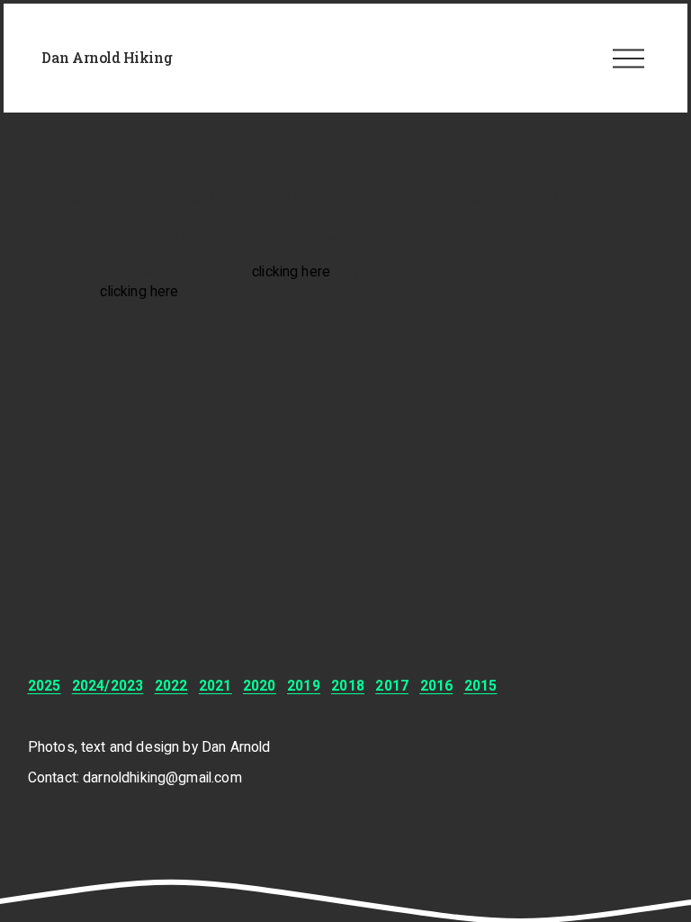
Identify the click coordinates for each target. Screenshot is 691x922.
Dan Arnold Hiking (106, 58)
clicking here (291, 271)
